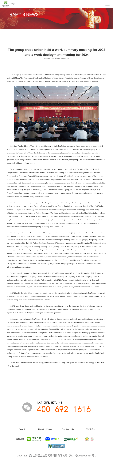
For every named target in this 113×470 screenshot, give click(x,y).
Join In (22, 429)
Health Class (45, 429)
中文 (13, 4)
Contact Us (68, 429)
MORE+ (90, 429)
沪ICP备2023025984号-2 (82, 455)
